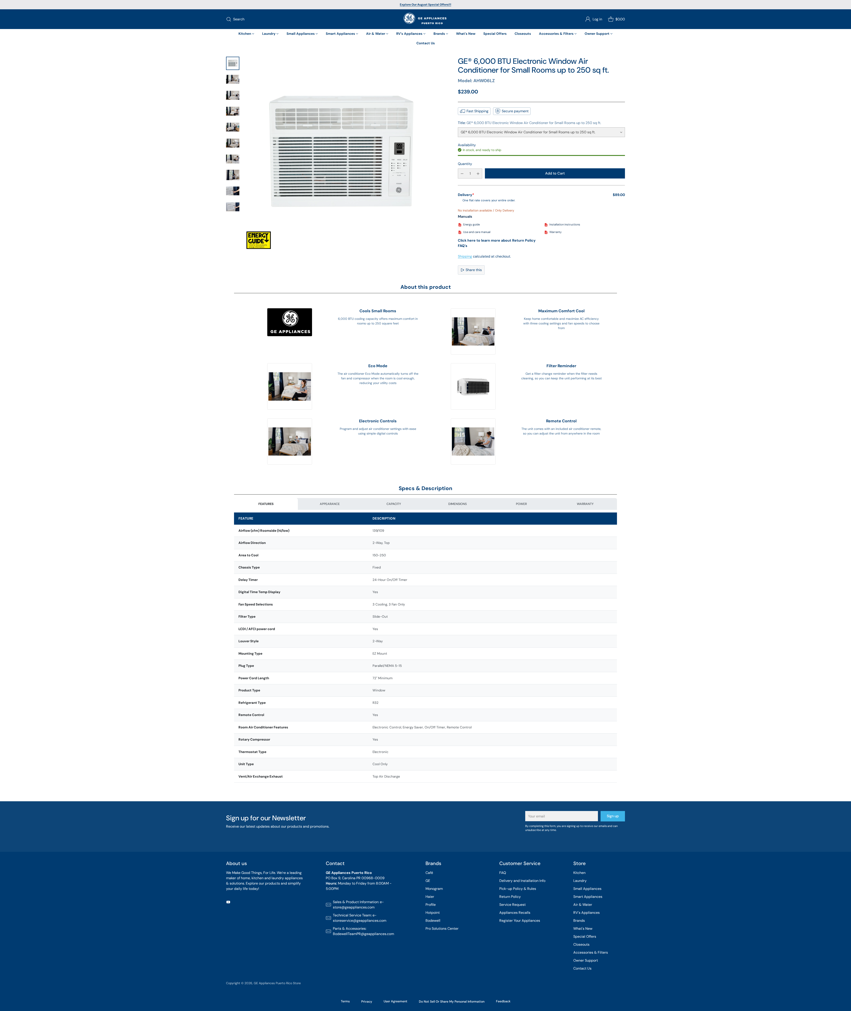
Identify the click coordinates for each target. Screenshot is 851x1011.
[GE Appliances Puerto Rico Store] (425, 19)
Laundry (580, 880)
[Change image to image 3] (232, 95)
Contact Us (582, 968)
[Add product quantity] (478, 173)
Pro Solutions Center (442, 928)
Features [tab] (265, 504)
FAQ (502, 872)
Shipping (465, 256)
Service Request (512, 904)
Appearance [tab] (330, 504)
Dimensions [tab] (457, 504)
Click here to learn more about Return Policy (497, 240)
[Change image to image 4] (232, 111)
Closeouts (581, 944)
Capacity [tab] (393, 504)
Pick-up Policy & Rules (517, 888)
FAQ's (462, 245)
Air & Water (582, 904)
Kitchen (579, 872)
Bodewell (433, 920)
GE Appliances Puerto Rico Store (277, 983)
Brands (579, 920)
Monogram (434, 888)
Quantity (465, 163)
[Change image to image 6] (232, 143)
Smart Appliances (587, 896)
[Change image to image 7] (232, 159)
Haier (430, 896)
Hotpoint (433, 912)
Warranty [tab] (585, 504)
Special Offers (584, 936)
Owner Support (585, 960)
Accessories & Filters (590, 952)
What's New (582, 928)
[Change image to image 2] (232, 79)
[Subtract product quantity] (462, 173)
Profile (431, 904)
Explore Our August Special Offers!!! (425, 4)
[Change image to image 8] (232, 175)
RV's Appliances (586, 912)
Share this (474, 270)
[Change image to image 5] (232, 127)
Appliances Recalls (514, 912)
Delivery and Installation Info (522, 880)
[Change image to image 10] (232, 206)
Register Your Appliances (519, 920)
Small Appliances (587, 888)
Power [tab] (521, 504)
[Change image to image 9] (232, 191)
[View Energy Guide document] (258, 240)
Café (429, 872)
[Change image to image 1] (232, 63)
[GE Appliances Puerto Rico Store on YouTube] (228, 902)
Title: (529, 122)
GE (428, 880)
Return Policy (510, 896)
